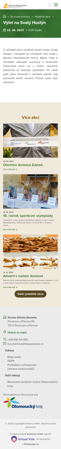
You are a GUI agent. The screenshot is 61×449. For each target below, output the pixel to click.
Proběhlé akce (43, 16)
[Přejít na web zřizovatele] (30, 403)
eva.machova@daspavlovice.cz (25, 344)
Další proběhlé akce (30, 294)
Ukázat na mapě (17, 332)
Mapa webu (14, 357)
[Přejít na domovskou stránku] (15, 4)
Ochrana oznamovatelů (20, 369)
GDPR (10, 361)
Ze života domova (20, 16)
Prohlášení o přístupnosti (21, 365)
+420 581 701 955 (18, 339)
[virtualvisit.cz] (23, 438)
